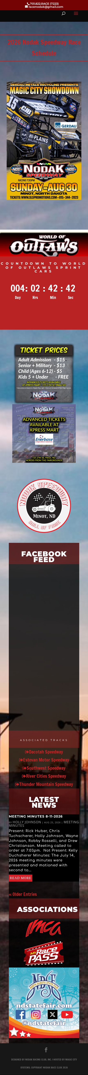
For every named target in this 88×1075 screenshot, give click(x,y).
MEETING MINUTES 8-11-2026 (36, 816)
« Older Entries (23, 894)
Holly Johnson (27, 822)
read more (20, 878)
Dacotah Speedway (46, 752)
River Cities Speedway (46, 776)
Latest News (44, 802)
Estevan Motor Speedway (46, 760)
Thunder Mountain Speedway (46, 784)
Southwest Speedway (46, 768)
